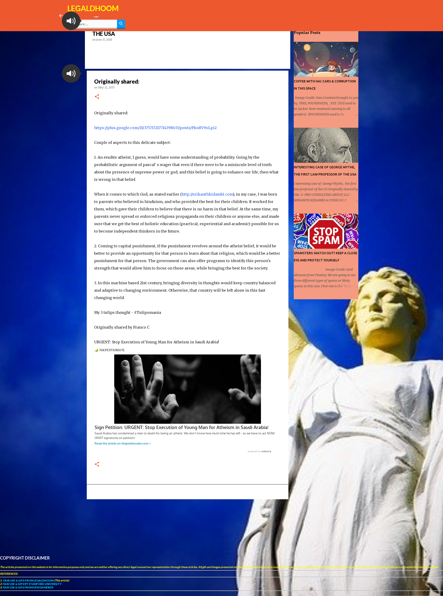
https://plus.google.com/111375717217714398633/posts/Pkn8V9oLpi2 (155, 127)
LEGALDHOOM (93, 8)
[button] (71, 21)
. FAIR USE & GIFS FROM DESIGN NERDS (27, 587)
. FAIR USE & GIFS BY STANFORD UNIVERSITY (32, 584)
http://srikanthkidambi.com (207, 194)
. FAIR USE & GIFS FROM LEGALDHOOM (28, 580)
